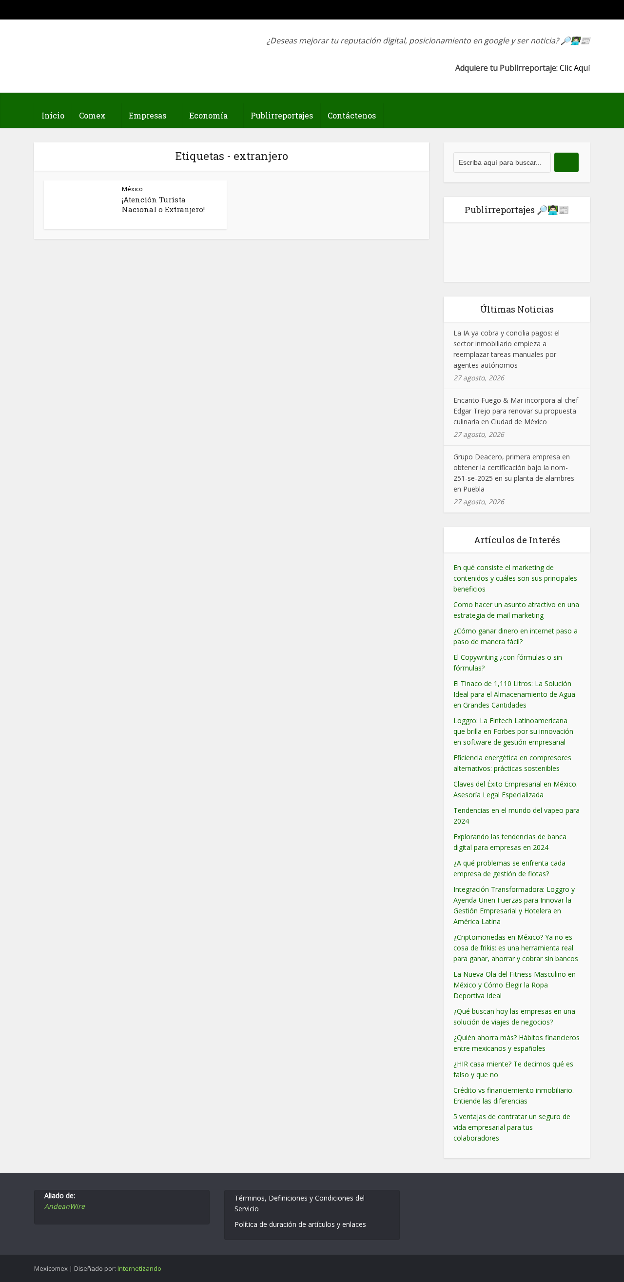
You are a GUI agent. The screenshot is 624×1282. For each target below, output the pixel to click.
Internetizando (139, 1268)
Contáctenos (352, 115)
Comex (92, 115)
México (132, 188)
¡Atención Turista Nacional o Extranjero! (163, 204)
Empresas (147, 115)
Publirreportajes (282, 115)
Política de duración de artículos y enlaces (300, 1224)
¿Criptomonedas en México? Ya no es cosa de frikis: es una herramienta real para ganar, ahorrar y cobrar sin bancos (515, 947)
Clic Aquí (575, 67)
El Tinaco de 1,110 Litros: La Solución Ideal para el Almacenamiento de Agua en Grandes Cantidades (514, 694)
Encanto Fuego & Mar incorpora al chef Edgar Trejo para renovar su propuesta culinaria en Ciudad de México (515, 410)
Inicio (52, 115)
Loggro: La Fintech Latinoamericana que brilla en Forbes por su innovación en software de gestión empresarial (513, 731)
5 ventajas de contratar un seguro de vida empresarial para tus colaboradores (511, 1127)
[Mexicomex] (99, 47)
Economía (208, 115)
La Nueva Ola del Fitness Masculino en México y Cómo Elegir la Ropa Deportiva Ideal (514, 984)
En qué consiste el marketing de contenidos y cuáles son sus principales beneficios (515, 578)
